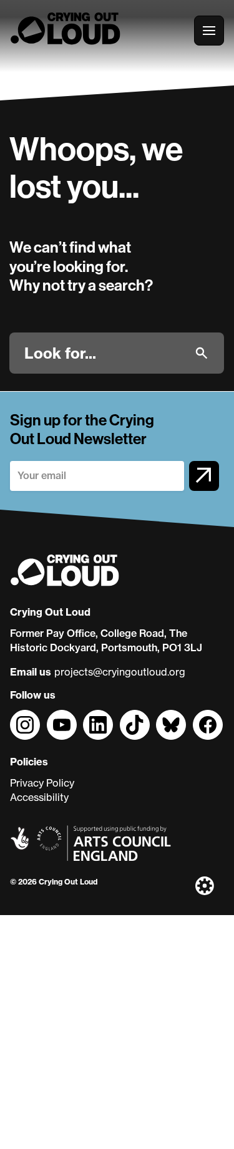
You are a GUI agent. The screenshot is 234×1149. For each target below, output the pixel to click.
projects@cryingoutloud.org (119, 672)
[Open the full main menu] (209, 31)
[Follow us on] (25, 725)
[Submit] (201, 353)
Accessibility (39, 797)
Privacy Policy (42, 783)
